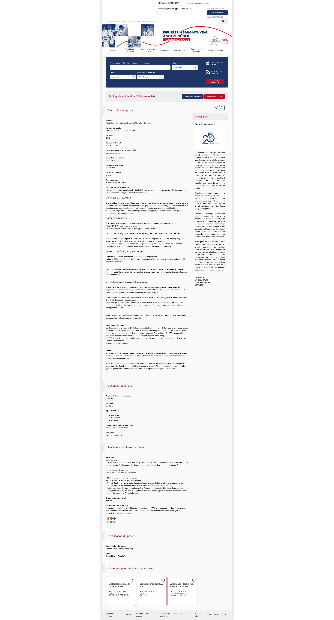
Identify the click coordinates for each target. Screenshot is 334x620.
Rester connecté (216, 17)
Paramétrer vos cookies (142, 614)
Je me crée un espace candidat (195, 3)
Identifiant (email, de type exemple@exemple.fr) (169, 9)
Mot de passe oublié (215, 8)
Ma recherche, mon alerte (149, 50)
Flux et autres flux (216, 72)
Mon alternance (180, 50)
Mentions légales (110, 614)
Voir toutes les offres (217, 63)
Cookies (128, 615)
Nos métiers (165, 50)
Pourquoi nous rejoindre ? (197, 50)
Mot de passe (187, 9)
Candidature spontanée (130, 50)
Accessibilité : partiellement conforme (171, 614)
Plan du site (198, 614)
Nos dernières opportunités (133, 22)
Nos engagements (215, 50)
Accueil (118, 22)
